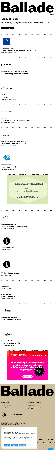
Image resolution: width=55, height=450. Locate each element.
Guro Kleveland (5, 402)
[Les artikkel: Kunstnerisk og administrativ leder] (27, 66)
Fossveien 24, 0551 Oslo (34, 402)
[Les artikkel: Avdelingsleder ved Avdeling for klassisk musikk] (27, 42)
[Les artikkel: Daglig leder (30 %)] (27, 159)
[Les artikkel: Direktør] (27, 89)
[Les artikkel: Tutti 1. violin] (27, 242)
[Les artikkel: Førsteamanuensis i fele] (27, 335)
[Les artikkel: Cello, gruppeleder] (27, 288)
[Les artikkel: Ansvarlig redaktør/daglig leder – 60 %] (27, 112)
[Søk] (49, 14)
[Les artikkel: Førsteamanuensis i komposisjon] (27, 218)
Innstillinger (50, 449)
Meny (52, 14)
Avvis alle (7, 445)
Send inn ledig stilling (8, 28)
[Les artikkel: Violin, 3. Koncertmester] (27, 265)
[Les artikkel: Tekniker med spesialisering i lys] (27, 136)
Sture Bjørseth (5, 407)
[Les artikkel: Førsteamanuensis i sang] (27, 312)
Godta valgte (14, 445)
